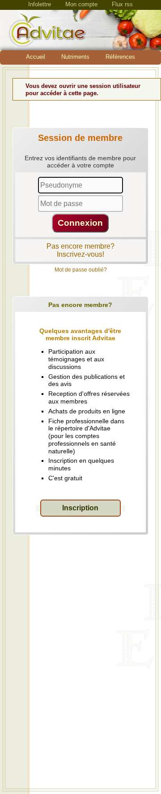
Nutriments (75, 56)
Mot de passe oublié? (81, 270)
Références (120, 56)
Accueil (35, 56)
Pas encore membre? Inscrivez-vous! (80, 250)
